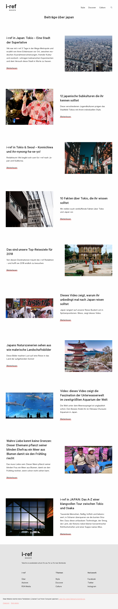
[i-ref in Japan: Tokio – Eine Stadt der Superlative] (88, 54)
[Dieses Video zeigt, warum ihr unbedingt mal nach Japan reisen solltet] (29, 308)
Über (24, 579)
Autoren (25, 583)
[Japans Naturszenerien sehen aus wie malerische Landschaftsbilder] (88, 356)
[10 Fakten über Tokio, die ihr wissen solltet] (29, 209)
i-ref (11, 7)
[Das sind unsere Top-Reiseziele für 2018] (88, 260)
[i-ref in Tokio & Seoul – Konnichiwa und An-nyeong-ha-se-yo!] (88, 158)
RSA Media (26, 587)
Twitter (91, 583)
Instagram (92, 587)
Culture (102, 8)
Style (83, 8)
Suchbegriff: (111, 7)
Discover (92, 8)
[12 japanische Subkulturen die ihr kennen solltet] (29, 107)
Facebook (92, 579)
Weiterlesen (11, 68)
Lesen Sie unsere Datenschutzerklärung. (72, 599)
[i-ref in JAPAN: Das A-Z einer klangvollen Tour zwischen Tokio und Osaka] (29, 517)
